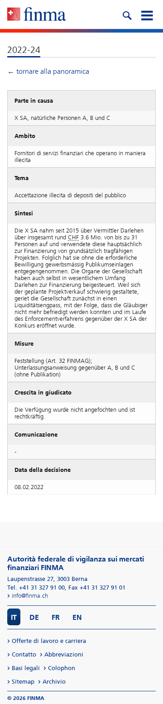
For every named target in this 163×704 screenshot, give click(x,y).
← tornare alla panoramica (48, 71)
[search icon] (127, 14)
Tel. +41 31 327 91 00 (36, 587)
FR (56, 617)
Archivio (54, 681)
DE (34, 617)
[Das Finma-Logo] (36, 15)
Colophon (61, 668)
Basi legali (26, 668)
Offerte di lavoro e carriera (49, 640)
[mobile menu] (147, 14)
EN (77, 617)
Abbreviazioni (63, 654)
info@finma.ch (30, 595)
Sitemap (23, 681)
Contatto (24, 654)
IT (14, 617)
